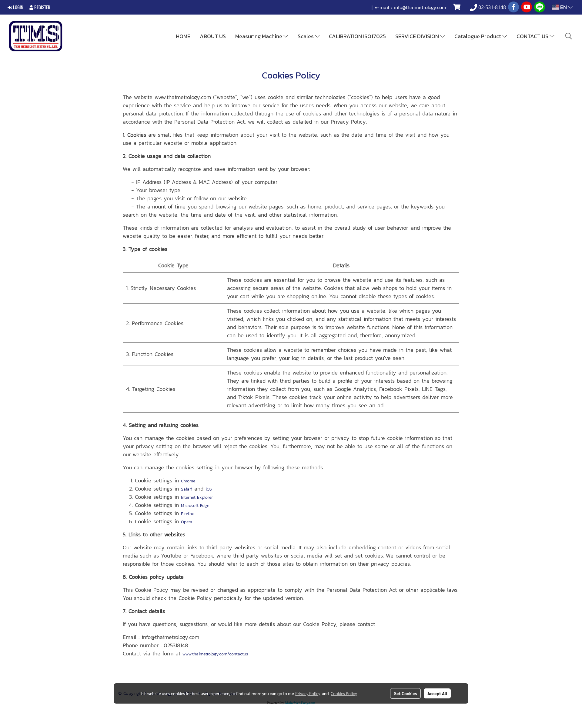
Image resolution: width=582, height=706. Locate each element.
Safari (186, 489)
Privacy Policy (307, 693)
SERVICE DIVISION (417, 36)
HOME (183, 36)
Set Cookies (405, 693)
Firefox (187, 514)
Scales (306, 36)
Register (41, 7)
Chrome (188, 481)
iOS (209, 489)
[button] (568, 36)
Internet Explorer (197, 497)
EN (563, 7)
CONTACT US (533, 36)
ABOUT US (213, 36)
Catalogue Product (478, 36)
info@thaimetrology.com (420, 7)
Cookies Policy (344, 693)
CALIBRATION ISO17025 (357, 36)
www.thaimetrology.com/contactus (215, 654)
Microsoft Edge (195, 505)
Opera (186, 522)
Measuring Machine (259, 36)
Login (17, 7)
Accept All (437, 693)
